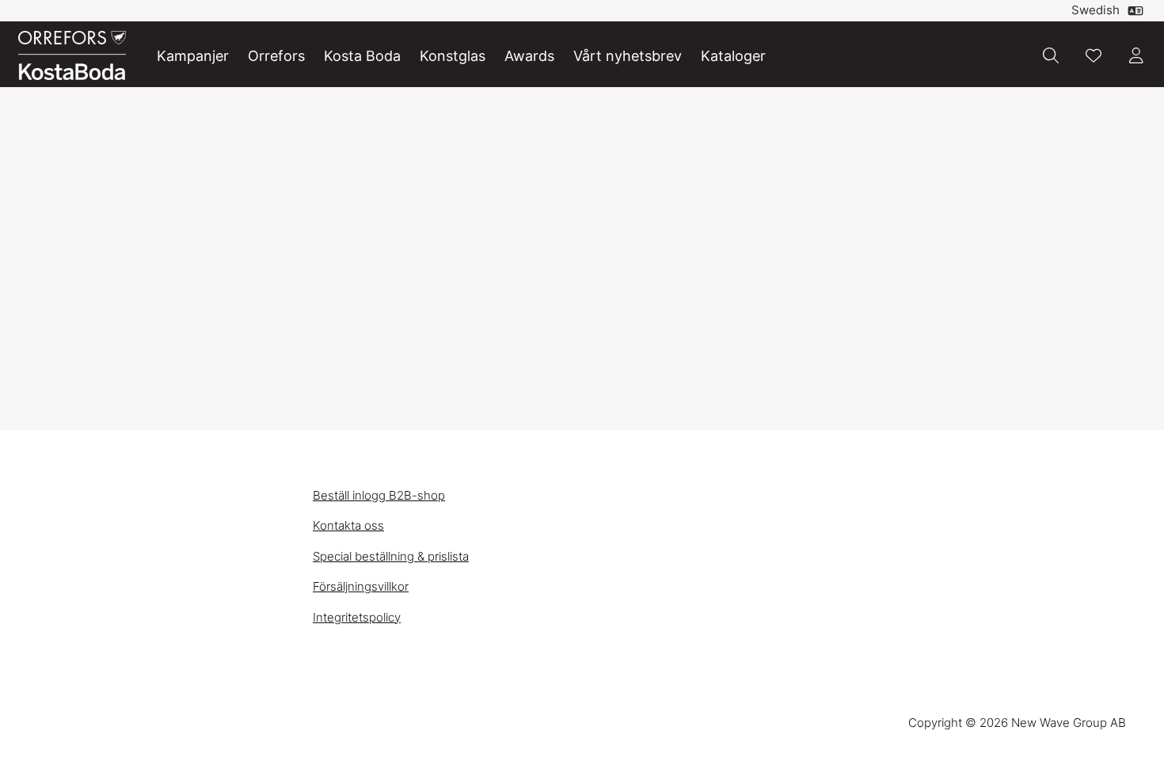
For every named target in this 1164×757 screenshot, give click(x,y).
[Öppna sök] (1051, 55)
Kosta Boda (362, 56)
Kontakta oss (348, 525)
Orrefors (276, 56)
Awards (529, 56)
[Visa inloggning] (1136, 55)
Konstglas (452, 56)
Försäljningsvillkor (361, 586)
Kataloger (733, 56)
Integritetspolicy (357, 617)
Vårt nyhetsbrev (627, 56)
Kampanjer (193, 56)
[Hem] (72, 56)
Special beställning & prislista (391, 556)
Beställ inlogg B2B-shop (379, 495)
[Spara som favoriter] (1093, 55)
